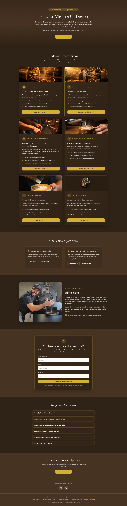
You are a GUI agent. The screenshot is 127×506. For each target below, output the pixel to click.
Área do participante (89, 499)
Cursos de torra (36, 499)
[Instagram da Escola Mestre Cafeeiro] (60, 488)
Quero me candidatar (84, 112)
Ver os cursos (62, 37)
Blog (54, 499)
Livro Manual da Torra (63, 499)
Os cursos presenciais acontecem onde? (46, 431)
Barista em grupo (73, 263)
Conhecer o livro (85, 220)
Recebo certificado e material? (43, 443)
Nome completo (42, 356)
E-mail (39, 364)
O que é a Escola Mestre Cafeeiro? (44, 413)
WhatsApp (41, 372)
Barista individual (86, 263)
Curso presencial (44, 261)
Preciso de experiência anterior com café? (47, 437)
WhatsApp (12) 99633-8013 (73, 497)
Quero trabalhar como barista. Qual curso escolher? (50, 425)
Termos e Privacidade (77, 499)
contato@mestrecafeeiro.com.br (56, 497)
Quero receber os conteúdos (63, 381)
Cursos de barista (46, 499)
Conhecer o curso (39, 112)
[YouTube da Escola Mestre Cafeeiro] (66, 488)
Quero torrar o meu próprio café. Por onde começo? (50, 419)
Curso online (32, 261)
